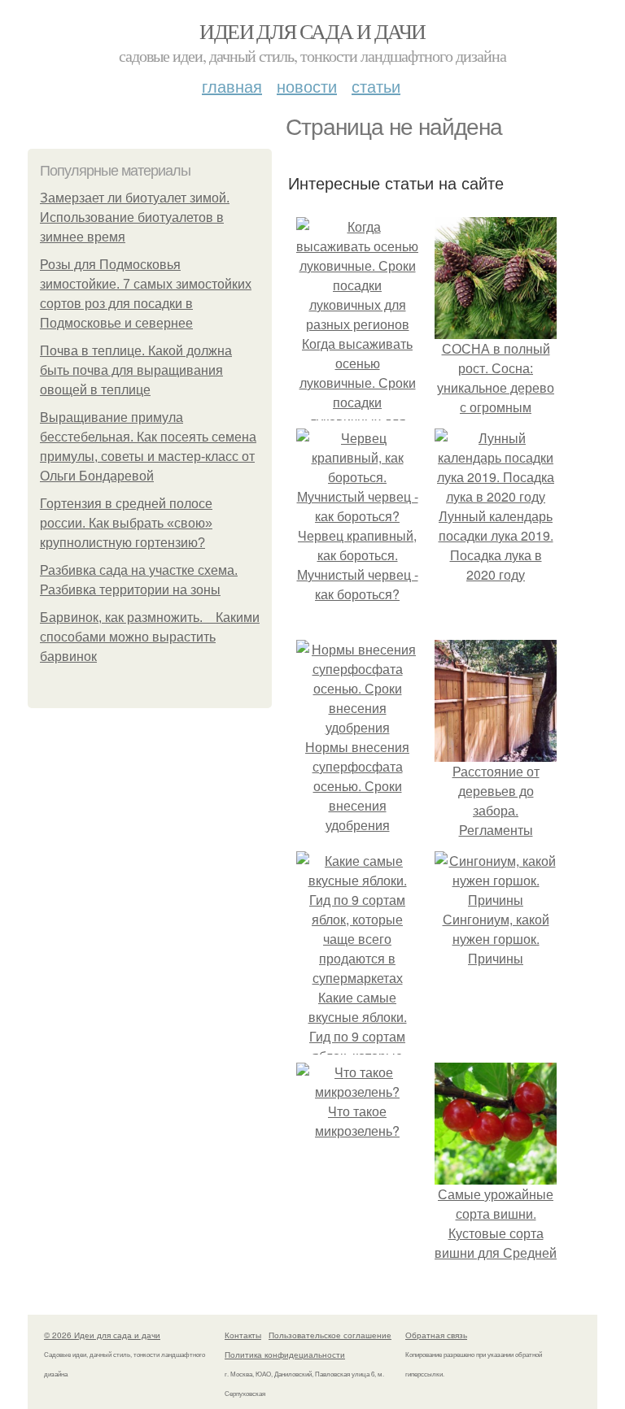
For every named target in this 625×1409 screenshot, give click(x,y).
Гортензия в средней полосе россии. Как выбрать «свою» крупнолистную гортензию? (126, 523)
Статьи (376, 86)
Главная (232, 86)
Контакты (243, 1335)
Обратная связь (436, 1335)
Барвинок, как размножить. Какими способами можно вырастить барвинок (150, 637)
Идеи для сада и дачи (312, 31)
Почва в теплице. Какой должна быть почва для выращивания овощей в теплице (136, 370)
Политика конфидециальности (285, 1354)
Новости (307, 86)
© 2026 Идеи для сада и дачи (102, 1335)
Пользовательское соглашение (330, 1335)
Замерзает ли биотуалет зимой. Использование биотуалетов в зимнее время (134, 217)
